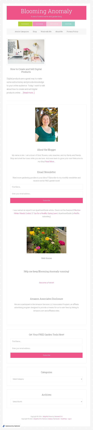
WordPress (64, 419)
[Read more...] (28, 92)
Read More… (50, 161)
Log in (70, 419)
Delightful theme (47, 416)
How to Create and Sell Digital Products (26, 70)
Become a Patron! (46, 283)
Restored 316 (58, 416)
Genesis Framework (54, 419)
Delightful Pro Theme (39, 419)
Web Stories (46, 258)
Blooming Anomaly (46, 11)
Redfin (76, 213)
